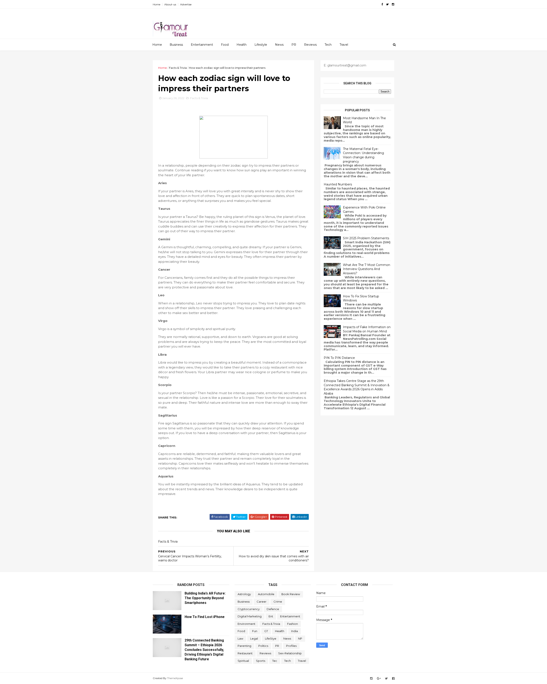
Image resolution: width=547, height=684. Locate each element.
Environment (246, 623)
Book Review (290, 594)
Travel (344, 45)
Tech (328, 45)
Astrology (244, 594)
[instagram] (393, 4)
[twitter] (387, 4)
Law (240, 638)
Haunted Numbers (338, 184)
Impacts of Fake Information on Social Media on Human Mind (367, 329)
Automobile (266, 594)
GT (266, 631)
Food (225, 45)
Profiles (291, 645)
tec (274, 660)
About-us (170, 4)
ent (271, 616)
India (294, 631)
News (279, 45)
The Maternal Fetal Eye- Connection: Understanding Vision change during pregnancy (363, 155)
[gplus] (379, 678)
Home (156, 4)
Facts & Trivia (178, 67)
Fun (254, 631)
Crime (278, 601)
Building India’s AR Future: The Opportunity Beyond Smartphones (205, 598)
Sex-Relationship (290, 653)
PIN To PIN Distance (339, 358)
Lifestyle (260, 45)
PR (293, 45)
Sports (260, 660)
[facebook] (382, 4)
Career (261, 601)
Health (242, 45)
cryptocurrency (249, 609)
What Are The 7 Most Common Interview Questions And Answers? (366, 269)
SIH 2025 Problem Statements (366, 238)
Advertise (185, 4)
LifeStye (270, 638)
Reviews (310, 45)
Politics (263, 645)
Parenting (244, 645)
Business (176, 45)
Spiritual (243, 660)
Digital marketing (250, 616)
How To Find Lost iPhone (205, 617)
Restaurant (245, 653)
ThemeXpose (175, 678)
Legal (254, 638)
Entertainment (202, 45)
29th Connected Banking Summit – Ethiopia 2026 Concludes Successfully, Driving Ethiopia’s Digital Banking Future (204, 649)
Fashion (292, 623)
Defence (273, 609)
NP (300, 638)
